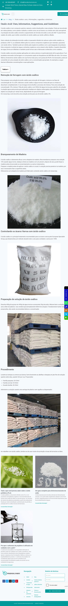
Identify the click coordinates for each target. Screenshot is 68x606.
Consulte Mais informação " (7, 506)
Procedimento (7, 369)
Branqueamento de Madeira (13, 154)
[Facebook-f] (51, 2)
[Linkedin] (48, 2)
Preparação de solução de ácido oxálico (19, 299)
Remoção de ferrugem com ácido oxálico (20, 75)
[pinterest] (51, 4)
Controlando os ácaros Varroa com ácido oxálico (23, 231)
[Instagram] (10, 581)
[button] (13, 14)
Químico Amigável (39, 603)
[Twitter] (48, 4)
